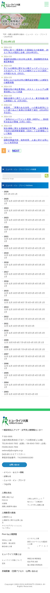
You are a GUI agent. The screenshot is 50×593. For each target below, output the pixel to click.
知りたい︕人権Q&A (34, 502)
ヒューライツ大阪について (12, 560)
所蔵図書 (6, 571)
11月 (10, 201)
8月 (22, 201)
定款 (3, 563)
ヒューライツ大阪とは (11, 554)
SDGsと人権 (6, 540)
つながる (7, 484)
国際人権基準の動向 (16, 34)
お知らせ (7, 476)
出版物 (4, 503)
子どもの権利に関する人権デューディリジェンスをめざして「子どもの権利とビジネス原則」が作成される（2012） (26, 70)
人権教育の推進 (9, 513)
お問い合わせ (14, 465)
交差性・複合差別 (8, 543)
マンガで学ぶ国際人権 (35, 505)
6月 (29, 201)
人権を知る (7, 493)
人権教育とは (7, 517)
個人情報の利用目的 (34, 565)
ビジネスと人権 (33, 538)
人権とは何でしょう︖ (35, 499)
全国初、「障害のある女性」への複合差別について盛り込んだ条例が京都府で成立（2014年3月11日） (26, 110)
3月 (9, 194)
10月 (15, 201)
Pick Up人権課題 (9, 534)
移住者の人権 (7, 546)
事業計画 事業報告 (34, 559)
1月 (16, 194)
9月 (19, 201)
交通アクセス (18, 571)
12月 (6, 201)
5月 (5, 194)
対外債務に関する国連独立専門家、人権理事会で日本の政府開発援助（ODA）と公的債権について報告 (26, 130)
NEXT (15, 150)
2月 (12, 194)
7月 (26, 201)
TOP (4, 34)
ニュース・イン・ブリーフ (36, 34)
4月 (36, 201)
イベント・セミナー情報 (14, 472)
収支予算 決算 (32, 562)
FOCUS (5, 500)
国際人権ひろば (8, 497)
